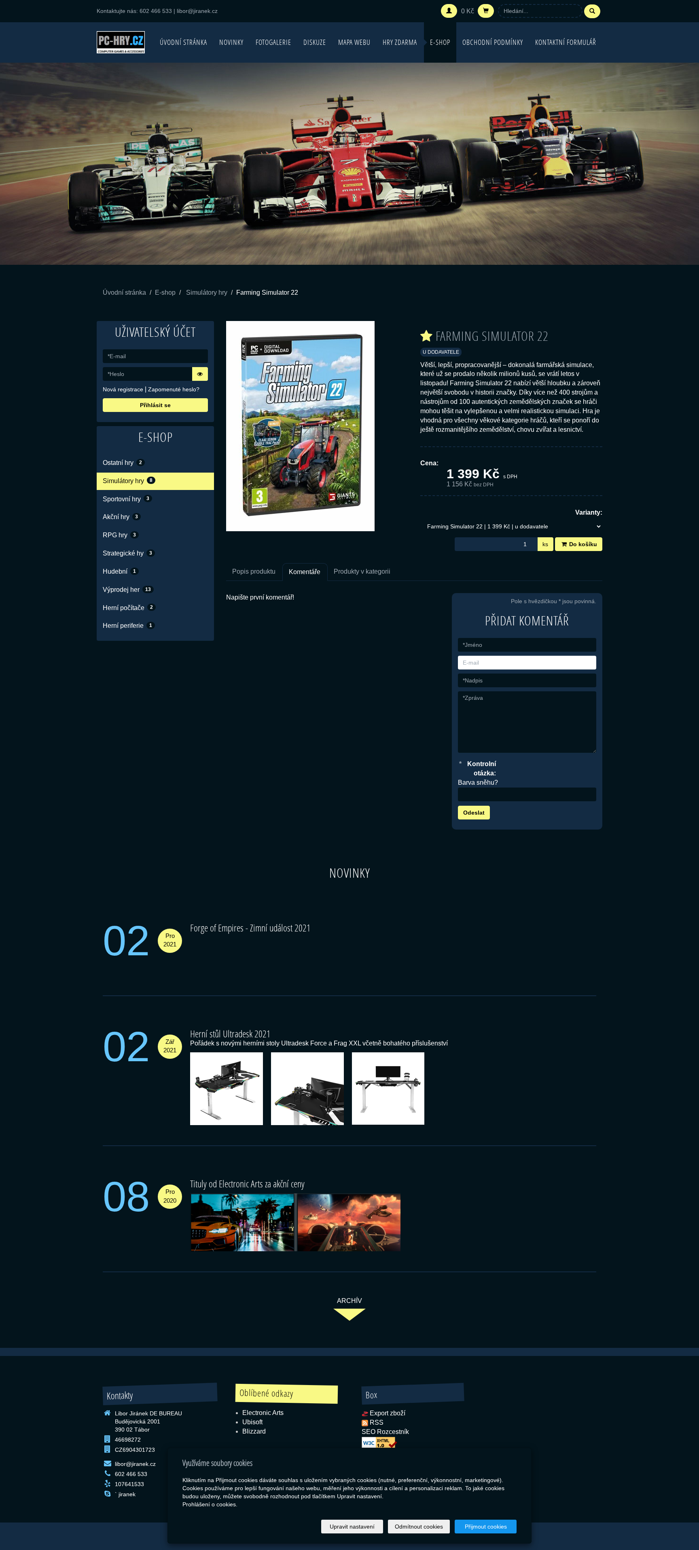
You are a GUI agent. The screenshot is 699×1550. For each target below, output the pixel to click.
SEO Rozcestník (385, 1431)
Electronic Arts (263, 1412)
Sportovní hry (126, 499)
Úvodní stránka (183, 42)
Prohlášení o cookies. (209, 1504)
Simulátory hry (206, 292)
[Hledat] (592, 11)
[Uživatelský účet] (449, 11)
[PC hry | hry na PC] (121, 41)
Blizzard (254, 1431)
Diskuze (314, 42)
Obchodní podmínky (492, 42)
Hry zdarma (400, 42)
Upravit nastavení (352, 1526)
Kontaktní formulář (565, 42)
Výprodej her (127, 589)
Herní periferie (127, 625)
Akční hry (120, 516)
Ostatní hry (122, 462)
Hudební (119, 571)
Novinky (231, 42)
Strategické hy (127, 553)
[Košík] (486, 11)
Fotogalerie (273, 42)
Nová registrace (123, 389)
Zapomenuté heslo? (173, 389)
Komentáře (304, 571)
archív (349, 1300)
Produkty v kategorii (362, 571)
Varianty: (588, 512)
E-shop (440, 42)
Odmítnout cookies (419, 1526)
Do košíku (582, 544)
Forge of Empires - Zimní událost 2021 (250, 927)
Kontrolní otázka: (477, 768)
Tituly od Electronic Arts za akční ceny (247, 1183)
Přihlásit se (155, 405)
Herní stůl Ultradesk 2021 (230, 1033)
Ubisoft (252, 1422)
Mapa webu (354, 42)
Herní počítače (128, 607)
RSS (376, 1422)
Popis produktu (253, 571)
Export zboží (387, 1413)
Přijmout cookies (486, 1526)
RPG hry (119, 535)
